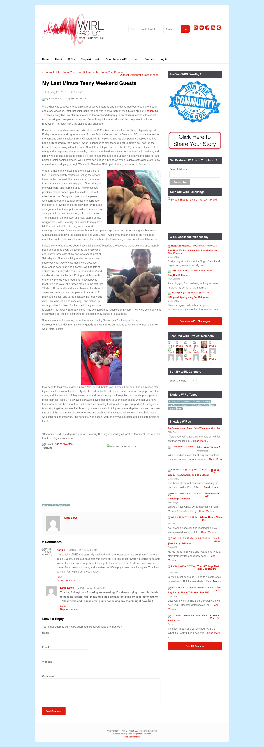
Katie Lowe (71, 517)
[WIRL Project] (73, 46)
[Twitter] (202, 27)
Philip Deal (172, 431)
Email (45, 647)
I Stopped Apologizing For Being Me (188, 297)
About (58, 59)
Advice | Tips (174, 401)
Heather (171, 523)
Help (136, 59)
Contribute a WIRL (117, 59)
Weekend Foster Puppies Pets (56, 505)
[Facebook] (207, 27)
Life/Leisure (76, 92)
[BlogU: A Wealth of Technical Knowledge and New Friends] (193, 245)
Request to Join (90, 59)
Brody (170, 624)
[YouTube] (213, 27)
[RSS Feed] (196, 27)
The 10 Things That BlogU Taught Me (208, 567)
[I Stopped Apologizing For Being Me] (193, 292)
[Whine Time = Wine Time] (182, 516)
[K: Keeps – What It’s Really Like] (187, 614)
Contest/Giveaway (202, 401)
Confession (187, 401)
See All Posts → (195, 646)
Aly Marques (202, 450)
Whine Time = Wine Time (211, 518)
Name (45, 632)
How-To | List (174, 405)
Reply (59, 577)
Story (179, 408)
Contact (149, 59)
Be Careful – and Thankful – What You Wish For (194, 428)
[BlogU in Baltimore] (193, 270)
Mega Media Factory (142, 733)
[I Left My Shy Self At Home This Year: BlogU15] (190, 586)
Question (198, 405)
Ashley (61, 549)
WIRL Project (173, 502)
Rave (212, 405)
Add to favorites (64, 444)
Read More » (200, 441)
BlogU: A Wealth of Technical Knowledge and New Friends (193, 252)
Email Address (178, 169)
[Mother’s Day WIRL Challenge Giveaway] (185, 493)
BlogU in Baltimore (178, 275)
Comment (48, 676)
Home (45, 59)
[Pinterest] (219, 27)
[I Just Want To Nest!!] (181, 446)
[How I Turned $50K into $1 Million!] (189, 537)
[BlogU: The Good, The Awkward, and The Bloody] (188, 469)
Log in (164, 59)
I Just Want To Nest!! (208, 447)
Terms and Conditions (132, 736)
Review (172, 408)
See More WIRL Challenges (195, 321)
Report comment (66, 580)
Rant (206, 405)
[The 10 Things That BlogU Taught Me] (181, 565)
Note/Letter (187, 405)
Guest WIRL (173, 256)
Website (47, 661)
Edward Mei (173, 547)
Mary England (174, 278)
